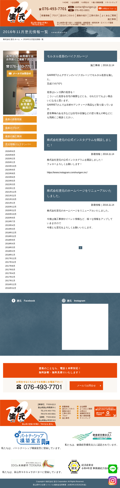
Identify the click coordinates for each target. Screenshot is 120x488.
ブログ (55, 15)
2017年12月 (10, 258)
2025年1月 (10, 162)
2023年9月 (10, 170)
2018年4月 (10, 243)
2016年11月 (10, 288)
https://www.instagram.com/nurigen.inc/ (67, 172)
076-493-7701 (54, 8)
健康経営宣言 (85, 413)
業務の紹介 (82, 15)
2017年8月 (10, 266)
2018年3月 (10, 247)
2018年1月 (10, 255)
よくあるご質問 (109, 15)
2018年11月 (10, 236)
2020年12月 (10, 207)
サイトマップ (112, 2)
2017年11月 (10, 262)
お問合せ (85, 2)
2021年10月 (10, 199)
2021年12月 (10, 192)
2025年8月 (10, 155)
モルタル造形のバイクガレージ (67, 56)
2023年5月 (10, 181)
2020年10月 (10, 214)
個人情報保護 (98, 2)
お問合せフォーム (109, 8)
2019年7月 (10, 221)
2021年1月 (10, 203)
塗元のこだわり (67, 15)
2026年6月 (10, 151)
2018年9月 (10, 240)
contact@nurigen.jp (85, 7)
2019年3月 (10, 229)
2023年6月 (10, 177)
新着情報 (45, 15)
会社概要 (75, 2)
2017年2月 (10, 277)
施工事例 (112, 19)
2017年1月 (10, 280)
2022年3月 (10, 184)
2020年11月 (10, 210)
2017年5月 (10, 269)
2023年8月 (10, 173)
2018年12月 (10, 232)
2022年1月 (10, 188)
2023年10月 (10, 166)
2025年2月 (10, 158)
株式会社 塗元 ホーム (11, 39)
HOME (66, 2)
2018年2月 (10, 251)
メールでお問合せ (86, 385)
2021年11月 (10, 195)
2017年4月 (10, 273)
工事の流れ (94, 15)
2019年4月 (10, 225)
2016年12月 (10, 284)
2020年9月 (10, 218)
